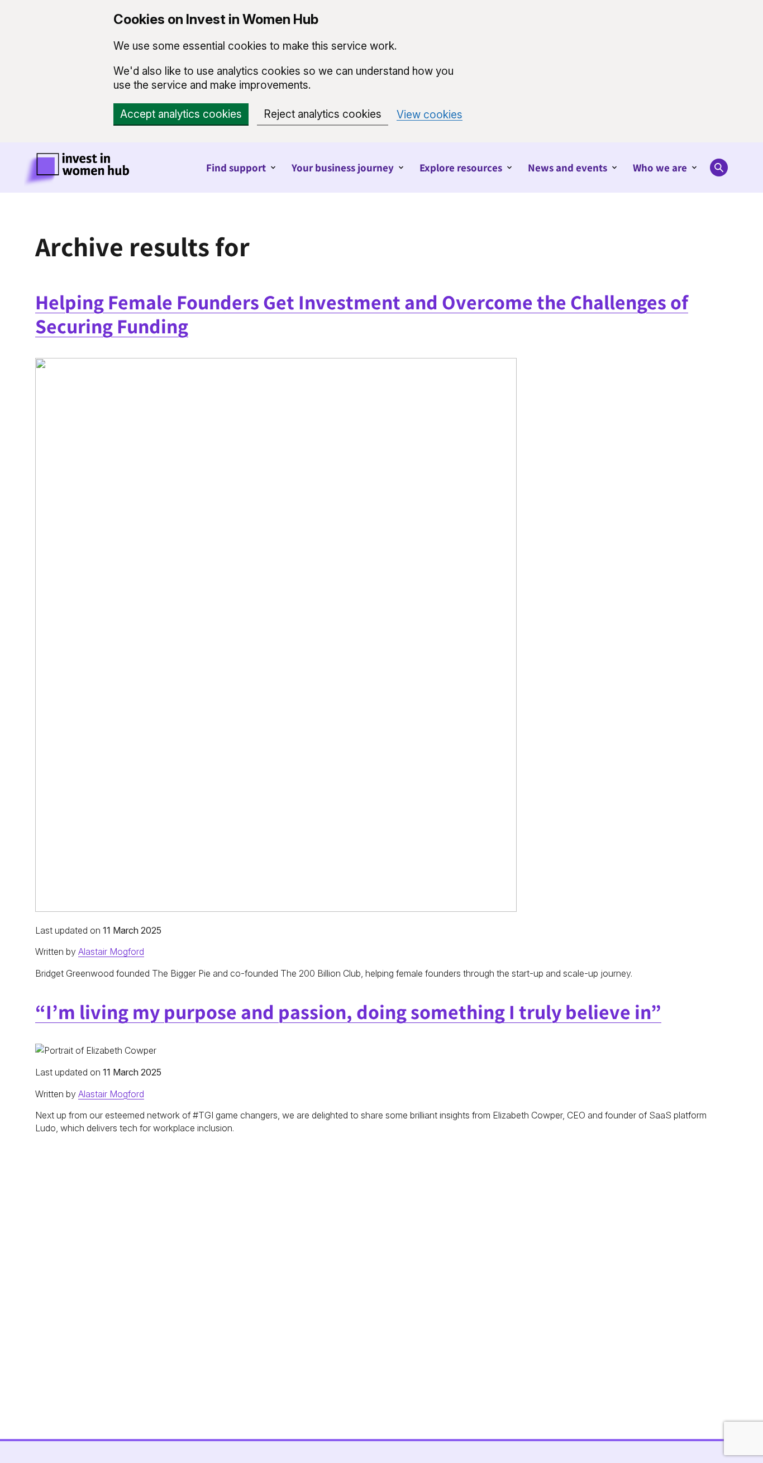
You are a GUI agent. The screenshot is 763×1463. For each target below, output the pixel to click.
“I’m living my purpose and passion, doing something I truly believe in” (348, 1011)
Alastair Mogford (111, 951)
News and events (567, 167)
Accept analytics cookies (181, 114)
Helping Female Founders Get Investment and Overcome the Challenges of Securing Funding (361, 314)
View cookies (429, 114)
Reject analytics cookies (323, 114)
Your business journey (343, 167)
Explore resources (460, 167)
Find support (236, 167)
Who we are (660, 167)
